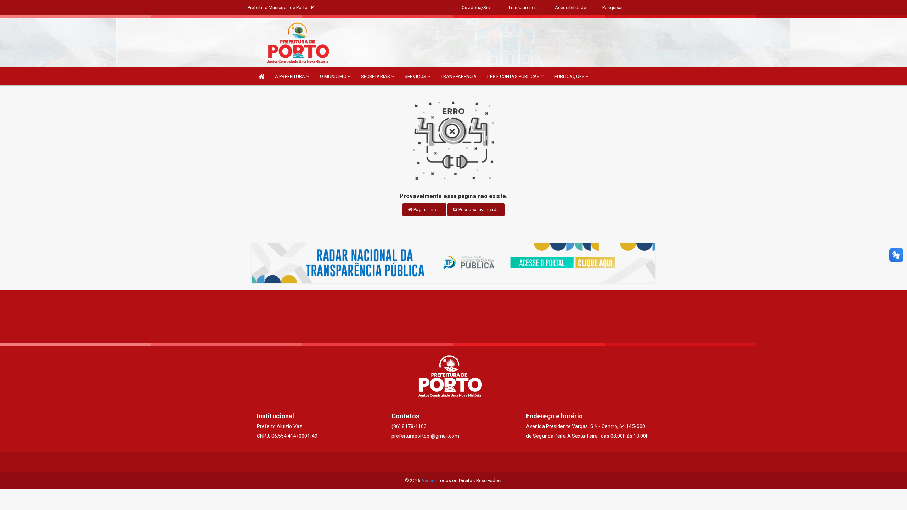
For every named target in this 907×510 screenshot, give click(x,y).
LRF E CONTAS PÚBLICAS (514, 76)
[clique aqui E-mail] (436, 462)
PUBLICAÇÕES (570, 76)
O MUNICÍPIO (334, 76)
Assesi (428, 480)
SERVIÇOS (416, 76)
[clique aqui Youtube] (470, 462)
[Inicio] (261, 76)
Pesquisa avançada (478, 209)
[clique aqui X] (453, 462)
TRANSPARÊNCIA (459, 76)
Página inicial (426, 209)
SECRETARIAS (376, 76)
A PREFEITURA (290, 76)
